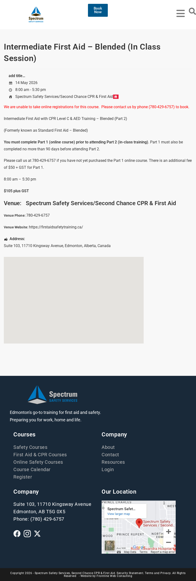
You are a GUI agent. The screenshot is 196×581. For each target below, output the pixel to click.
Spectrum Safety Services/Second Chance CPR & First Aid (64, 96)
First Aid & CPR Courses (40, 454)
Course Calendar (32, 469)
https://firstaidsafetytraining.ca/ (56, 227)
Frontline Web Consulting (114, 576)
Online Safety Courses (38, 462)
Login (108, 469)
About (108, 447)
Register (22, 477)
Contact (110, 454)
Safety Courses (30, 447)
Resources (113, 462)
